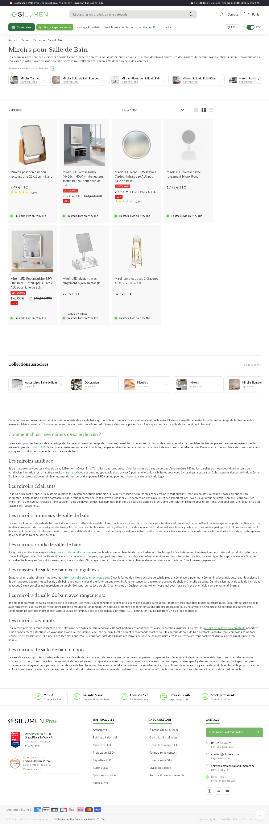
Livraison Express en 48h (88, 2)
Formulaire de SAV (161, 760)
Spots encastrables (104, 775)
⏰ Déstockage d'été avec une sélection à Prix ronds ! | (41, 2)
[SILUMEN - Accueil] (44, 721)
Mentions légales (207, 819)
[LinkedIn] (218, 791)
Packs (167, 27)
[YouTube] (227, 791)
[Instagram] (209, 791)
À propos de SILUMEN (163, 730)
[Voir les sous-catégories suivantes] (259, 80)
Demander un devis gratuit (226, 732)
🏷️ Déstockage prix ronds (54, 27)
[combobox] (133, 14)
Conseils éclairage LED (163, 745)
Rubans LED (100, 767)
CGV (243, 819)
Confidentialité (229, 819)
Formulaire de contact (163, 752)
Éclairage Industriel (88, 27)
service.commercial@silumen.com (232, 765)
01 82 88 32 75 (221, 743)
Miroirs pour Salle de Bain (48, 40)
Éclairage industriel (105, 737)
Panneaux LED (102, 745)
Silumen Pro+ (150, 27)
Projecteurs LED (103, 752)
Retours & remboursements (166, 775)
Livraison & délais (160, 767)
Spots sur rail (101, 782)
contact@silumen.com (225, 754)
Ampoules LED (102, 730)
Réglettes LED (102, 760)
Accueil (12, 40)
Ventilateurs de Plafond (119, 27)
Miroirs (25, 40)
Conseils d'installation (163, 737)
